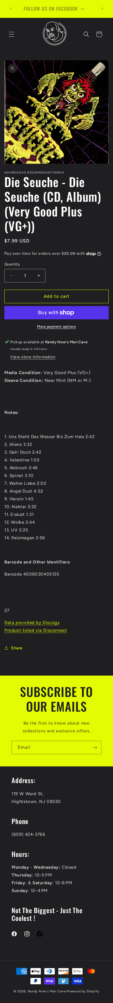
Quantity (12, 264)
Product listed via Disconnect (35, 630)
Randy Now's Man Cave (47, 991)
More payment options (56, 327)
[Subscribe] (94, 747)
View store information (32, 357)
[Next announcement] (102, 8)
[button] (11, 34)
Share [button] (17, 648)
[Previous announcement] (10, 8)
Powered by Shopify (83, 991)
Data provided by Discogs (31, 622)
